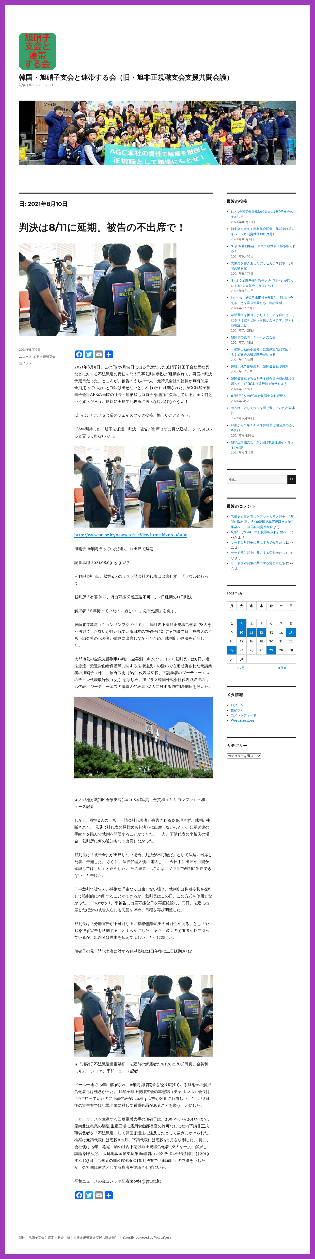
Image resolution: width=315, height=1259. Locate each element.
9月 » (282, 668)
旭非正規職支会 (44, 356)
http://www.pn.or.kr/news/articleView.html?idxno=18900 (130, 534)
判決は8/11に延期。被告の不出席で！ (102, 227)
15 (291, 632)
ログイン (237, 705)
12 (261, 632)
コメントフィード (243, 715)
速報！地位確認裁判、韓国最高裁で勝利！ (261, 366)
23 (232, 650)
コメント (25, 363)
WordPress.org (242, 720)
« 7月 (240, 668)
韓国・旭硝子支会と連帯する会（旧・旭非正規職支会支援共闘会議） (126, 77)
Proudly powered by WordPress (147, 1237)
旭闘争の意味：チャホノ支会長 (253, 337)
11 (251, 632)
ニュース (25, 356)
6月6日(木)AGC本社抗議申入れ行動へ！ (260, 396)
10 (241, 632)
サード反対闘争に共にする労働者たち (258, 542)
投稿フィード (240, 710)
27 (271, 650)
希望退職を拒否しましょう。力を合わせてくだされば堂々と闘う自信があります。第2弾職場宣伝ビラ (263, 320)
